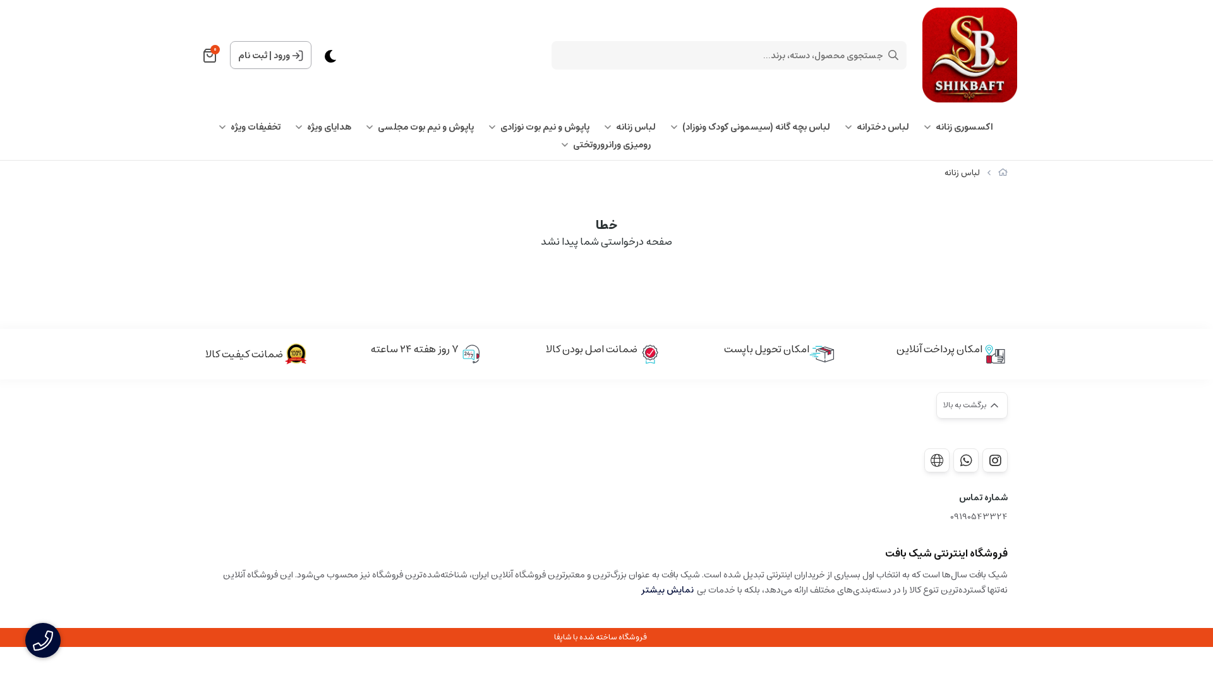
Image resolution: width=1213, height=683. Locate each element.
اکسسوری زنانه (964, 127)
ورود (282, 55)
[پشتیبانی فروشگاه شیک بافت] (966, 460)
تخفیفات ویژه (256, 127)
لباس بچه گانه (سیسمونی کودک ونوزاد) (756, 127)
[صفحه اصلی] (1003, 173)
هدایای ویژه (329, 127)
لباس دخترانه (883, 127)
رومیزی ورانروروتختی (612, 144)
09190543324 (979, 517)
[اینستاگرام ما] (995, 460)
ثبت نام (252, 55)
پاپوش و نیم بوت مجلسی (426, 127)
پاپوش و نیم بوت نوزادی (544, 127)
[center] (893, 55)
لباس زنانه (636, 127)
